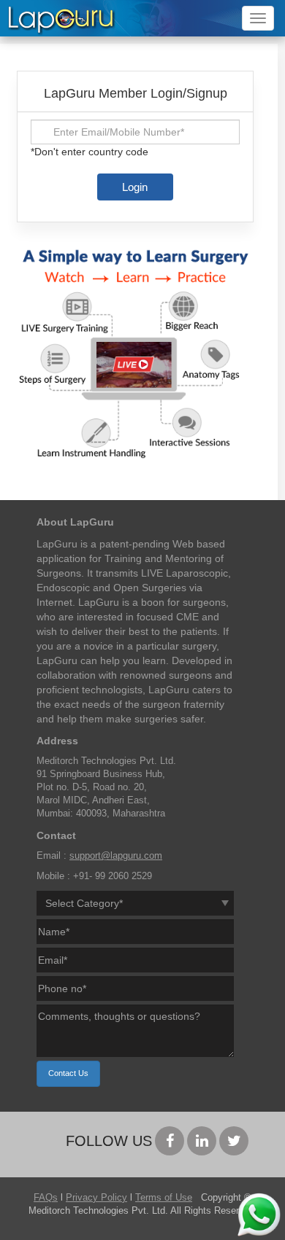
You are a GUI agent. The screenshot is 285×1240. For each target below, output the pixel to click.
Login (135, 187)
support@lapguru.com (115, 856)
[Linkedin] (201, 1140)
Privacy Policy (96, 1198)
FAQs (46, 1198)
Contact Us (68, 1073)
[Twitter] (233, 1140)
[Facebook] (169, 1140)
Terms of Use (163, 1198)
